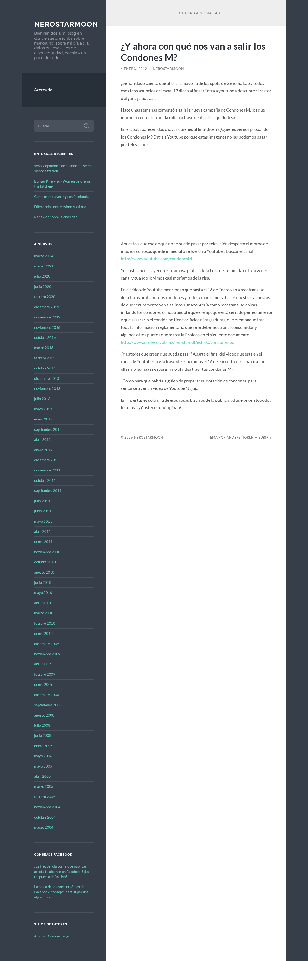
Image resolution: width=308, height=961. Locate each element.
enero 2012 (43, 450)
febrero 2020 (44, 296)
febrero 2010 (44, 623)
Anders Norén (240, 437)
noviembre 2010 (47, 552)
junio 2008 (42, 735)
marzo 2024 (43, 256)
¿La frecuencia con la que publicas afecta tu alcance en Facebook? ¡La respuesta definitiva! (61, 871)
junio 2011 (42, 511)
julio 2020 (42, 276)
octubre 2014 (45, 368)
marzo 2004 (43, 827)
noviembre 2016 (47, 327)
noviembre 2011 (47, 470)
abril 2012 (42, 439)
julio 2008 (42, 725)
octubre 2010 (45, 562)
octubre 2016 (45, 337)
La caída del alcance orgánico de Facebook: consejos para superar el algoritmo (61, 892)
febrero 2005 (44, 797)
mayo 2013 (43, 409)
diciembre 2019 (46, 307)
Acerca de (43, 89)
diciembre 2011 (46, 460)
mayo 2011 (43, 521)
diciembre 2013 (46, 378)
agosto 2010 (44, 572)
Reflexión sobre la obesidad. (56, 217)
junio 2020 (42, 286)
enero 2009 (43, 684)
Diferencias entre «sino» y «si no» (60, 206)
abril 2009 (42, 664)
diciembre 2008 (46, 695)
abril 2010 (42, 603)
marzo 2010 (43, 613)
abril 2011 (42, 531)
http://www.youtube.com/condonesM (156, 258)
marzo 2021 (43, 266)
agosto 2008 (44, 715)
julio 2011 (42, 501)
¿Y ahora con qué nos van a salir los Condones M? (193, 51)
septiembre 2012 (48, 429)
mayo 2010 (43, 592)
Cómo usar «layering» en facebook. (61, 196)
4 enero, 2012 (134, 68)
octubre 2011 (45, 480)
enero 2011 (43, 541)
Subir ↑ (265, 437)
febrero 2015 (44, 358)
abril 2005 (42, 776)
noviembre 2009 (47, 654)
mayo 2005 (43, 766)
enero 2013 (43, 419)
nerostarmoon (66, 24)
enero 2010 (43, 633)
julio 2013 (42, 398)
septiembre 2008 (48, 705)
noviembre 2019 (47, 317)
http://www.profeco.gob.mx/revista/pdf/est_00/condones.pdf (178, 342)
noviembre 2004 (47, 807)
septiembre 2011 (48, 490)
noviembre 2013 (47, 388)
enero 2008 (43, 746)
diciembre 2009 (46, 644)
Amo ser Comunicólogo (52, 936)
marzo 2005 (43, 786)
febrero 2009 (44, 674)
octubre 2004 (45, 817)
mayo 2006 (43, 756)
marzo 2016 (43, 347)
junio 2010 (42, 582)
